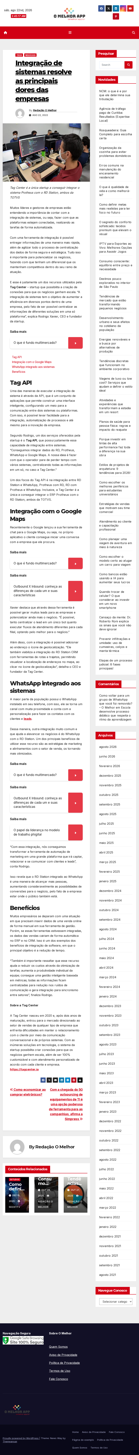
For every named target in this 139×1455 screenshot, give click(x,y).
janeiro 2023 (107, 1111)
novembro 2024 (110, 900)
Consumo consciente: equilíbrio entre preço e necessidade (115, 265)
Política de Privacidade (64, 1363)
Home (75, 1432)
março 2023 (107, 1092)
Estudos (14, 1179)
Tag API (17, 357)
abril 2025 (106, 852)
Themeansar (10, 1441)
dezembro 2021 (110, 1236)
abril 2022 (106, 1198)
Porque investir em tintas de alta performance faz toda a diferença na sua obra (114, 447)
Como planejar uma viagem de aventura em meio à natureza (115, 543)
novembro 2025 (110, 785)
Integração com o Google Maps (32, 362)
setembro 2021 (109, 1265)
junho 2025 (107, 833)
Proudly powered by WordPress (21, 1438)
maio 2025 (106, 843)
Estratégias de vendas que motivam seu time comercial (114, 508)
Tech (19, 55)
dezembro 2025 (110, 775)
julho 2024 (106, 939)
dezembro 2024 (110, 891)
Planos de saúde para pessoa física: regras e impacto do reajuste (115, 425)
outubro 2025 (108, 795)
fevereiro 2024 (109, 987)
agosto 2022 (107, 1159)
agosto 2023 (107, 1044)
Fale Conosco (58, 1379)
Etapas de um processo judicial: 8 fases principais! (115, 664)
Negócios (30, 55)
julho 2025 (106, 823)
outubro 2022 (108, 1140)
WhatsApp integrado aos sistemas (33, 367)
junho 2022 (107, 1179)
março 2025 (107, 862)
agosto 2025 (107, 814)
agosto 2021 (107, 1275)
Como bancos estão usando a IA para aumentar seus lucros (114, 578)
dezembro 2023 (110, 1006)
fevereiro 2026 (109, 766)
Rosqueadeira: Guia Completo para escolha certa (115, 134)
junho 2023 (107, 1063)
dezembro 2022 (110, 1121)
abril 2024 (106, 967)
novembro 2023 (110, 1015)
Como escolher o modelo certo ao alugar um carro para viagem (115, 560)
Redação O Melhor (45, 110)
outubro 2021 (108, 1255)
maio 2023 (106, 1073)
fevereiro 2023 (109, 1102)
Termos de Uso (59, 1371)
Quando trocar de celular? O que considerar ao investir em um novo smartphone (114, 599)
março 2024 (107, 977)
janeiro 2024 (108, 996)
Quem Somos (58, 1346)
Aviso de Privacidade (63, 1355)
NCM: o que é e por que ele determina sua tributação (114, 95)
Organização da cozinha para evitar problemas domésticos (115, 152)
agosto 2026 (108, 747)
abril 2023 (106, 1083)
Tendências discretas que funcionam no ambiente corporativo (114, 365)
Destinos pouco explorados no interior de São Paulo (114, 283)
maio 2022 (106, 1188)
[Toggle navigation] (70, 33)
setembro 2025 (109, 804)
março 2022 (107, 1207)
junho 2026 (107, 756)
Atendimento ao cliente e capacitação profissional (115, 525)
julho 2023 (106, 1054)
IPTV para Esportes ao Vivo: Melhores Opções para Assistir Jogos (115, 247)
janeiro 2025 (107, 881)
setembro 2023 (109, 1035)
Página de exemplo (83, 1439)
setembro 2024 (110, 919)
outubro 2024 (109, 910)
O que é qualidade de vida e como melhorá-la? (114, 191)
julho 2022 (106, 1169)
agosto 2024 (108, 929)
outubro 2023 (108, 1025)
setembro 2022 (109, 1150)
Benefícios (18, 371)
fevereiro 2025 (109, 871)
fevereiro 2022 (109, 1217)
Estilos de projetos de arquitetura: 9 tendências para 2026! (114, 469)
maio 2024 (106, 958)
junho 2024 (107, 948)
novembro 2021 (110, 1246)
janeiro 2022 (107, 1227)
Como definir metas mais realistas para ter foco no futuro (114, 208)
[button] (133, 32)
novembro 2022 (110, 1131)
